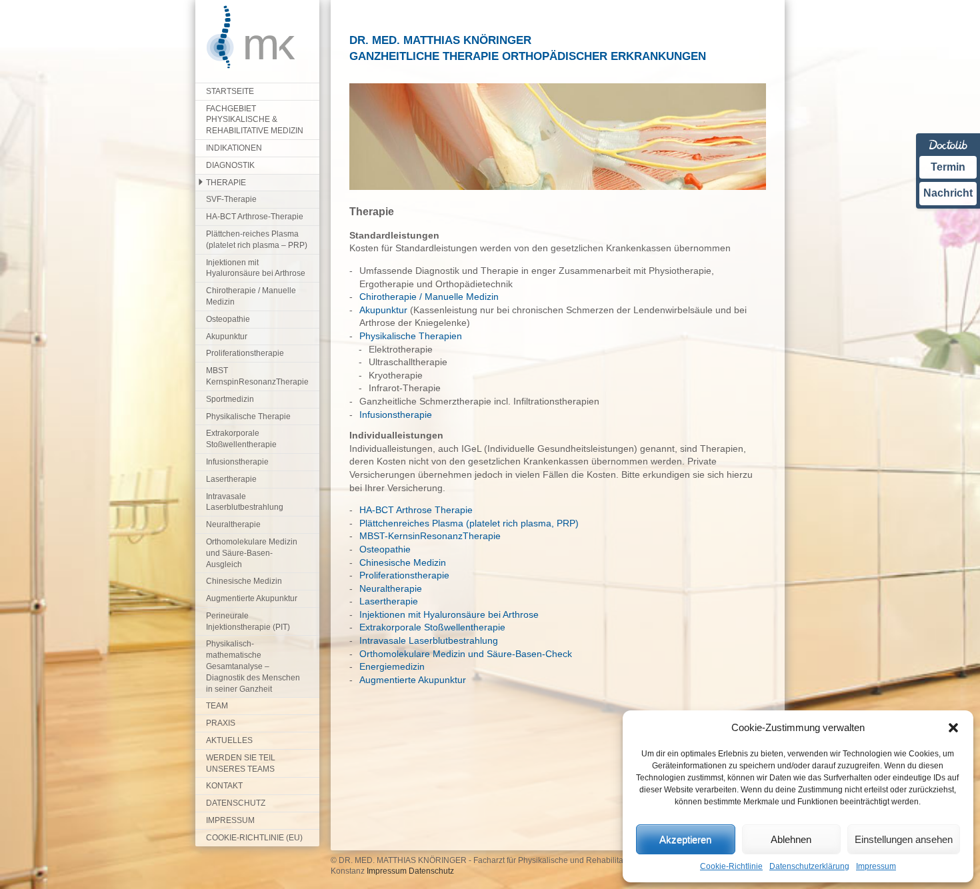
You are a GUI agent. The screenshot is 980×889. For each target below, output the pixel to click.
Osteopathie (228, 319)
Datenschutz (235, 803)
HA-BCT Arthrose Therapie (416, 509)
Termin (948, 167)
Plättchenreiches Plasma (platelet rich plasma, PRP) (469, 523)
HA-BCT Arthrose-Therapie (254, 216)
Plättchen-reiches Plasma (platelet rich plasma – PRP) (256, 239)
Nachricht (948, 193)
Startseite (230, 91)
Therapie (226, 182)
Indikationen (234, 148)
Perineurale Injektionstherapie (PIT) (248, 621)
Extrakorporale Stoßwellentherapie (241, 439)
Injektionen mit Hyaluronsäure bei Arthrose (255, 268)
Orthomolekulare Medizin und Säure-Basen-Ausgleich (251, 553)
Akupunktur (226, 336)
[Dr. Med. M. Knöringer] (245, 66)
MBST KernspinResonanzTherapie (257, 376)
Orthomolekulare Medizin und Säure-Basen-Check (465, 653)
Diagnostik (230, 165)
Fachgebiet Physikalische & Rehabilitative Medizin (254, 120)
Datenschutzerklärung (809, 866)
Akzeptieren (685, 839)
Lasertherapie (231, 479)
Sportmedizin (230, 399)
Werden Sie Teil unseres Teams (240, 763)
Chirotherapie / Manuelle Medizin (251, 296)
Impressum (876, 866)
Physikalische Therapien (410, 336)
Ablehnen (791, 839)
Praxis (220, 723)
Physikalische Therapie (248, 416)
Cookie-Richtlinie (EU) (254, 837)
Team (217, 705)
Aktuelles (229, 740)
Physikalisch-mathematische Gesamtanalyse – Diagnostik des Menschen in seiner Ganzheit (253, 666)
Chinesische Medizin (244, 581)
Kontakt (224, 785)
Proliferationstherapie (245, 353)
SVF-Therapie (231, 199)
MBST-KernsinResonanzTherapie (430, 535)
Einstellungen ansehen (904, 839)
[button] (953, 727)
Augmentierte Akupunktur (251, 598)
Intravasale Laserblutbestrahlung (244, 502)
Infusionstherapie (237, 461)
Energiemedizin (392, 666)
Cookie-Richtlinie (731, 866)
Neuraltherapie (233, 524)
